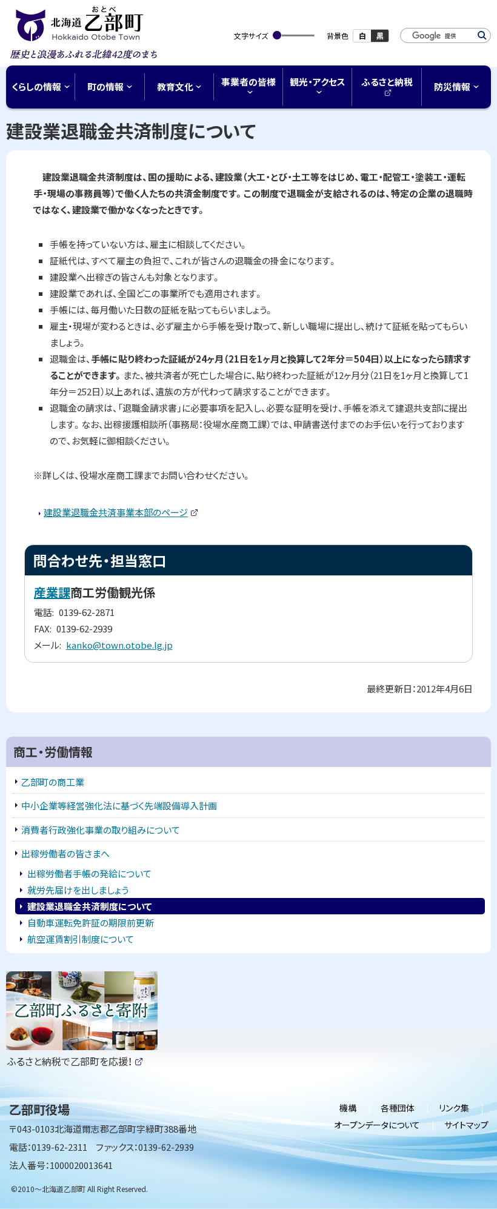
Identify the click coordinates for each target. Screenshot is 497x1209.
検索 (482, 35)
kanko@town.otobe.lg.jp (119, 644)
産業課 (52, 592)
